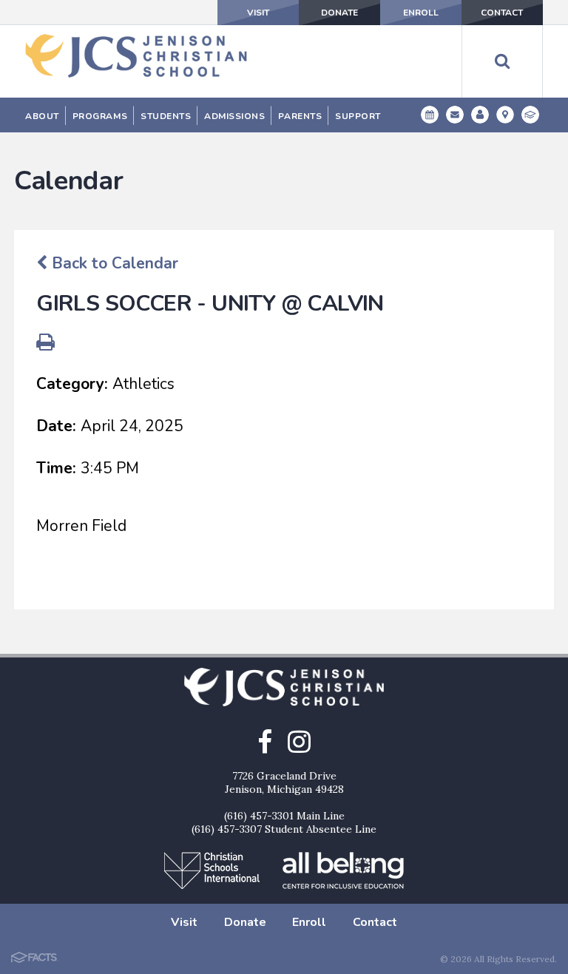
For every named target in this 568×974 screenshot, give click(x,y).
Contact (502, 12)
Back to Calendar (112, 263)
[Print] (45, 344)
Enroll (421, 12)
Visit (258, 12)
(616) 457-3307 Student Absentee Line (284, 829)
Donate (339, 12)
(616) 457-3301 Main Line (284, 815)
